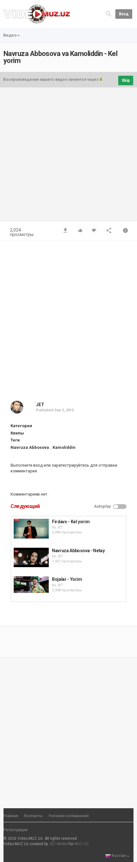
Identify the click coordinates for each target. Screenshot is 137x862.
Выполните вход (27, 465)
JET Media (58, 844)
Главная (10, 816)
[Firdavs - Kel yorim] (31, 529)
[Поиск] (108, 13)
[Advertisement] (68, 157)
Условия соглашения (68, 816)
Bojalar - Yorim (67, 579)
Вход (124, 14)
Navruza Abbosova (30, 447)
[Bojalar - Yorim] (31, 584)
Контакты (33, 816)
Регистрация (15, 830)
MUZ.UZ (81, 844)
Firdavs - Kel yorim (71, 521)
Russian (119, 855)
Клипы (17, 433)
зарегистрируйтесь (70, 465)
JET (40, 404)
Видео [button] (10, 35)
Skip (126, 80)
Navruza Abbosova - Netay (78, 550)
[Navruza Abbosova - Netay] (31, 557)
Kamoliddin (64, 447)
